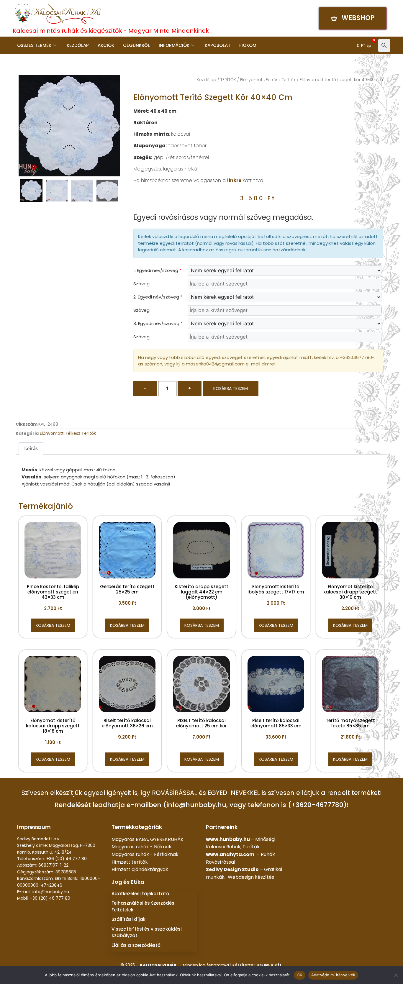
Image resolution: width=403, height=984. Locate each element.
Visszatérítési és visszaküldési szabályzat (147, 932)
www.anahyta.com (230, 854)
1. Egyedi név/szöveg (157, 270)
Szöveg (141, 284)
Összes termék (34, 45)
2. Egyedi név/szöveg (157, 297)
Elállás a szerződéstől (137, 945)
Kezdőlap (78, 45)
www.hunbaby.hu (228, 839)
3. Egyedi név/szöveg (158, 323)
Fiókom (247, 45)
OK (299, 974)
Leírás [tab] (31, 448)
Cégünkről (136, 45)
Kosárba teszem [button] (53, 625)
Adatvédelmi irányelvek (333, 974)
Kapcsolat (217, 45)
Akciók (106, 45)
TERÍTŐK (228, 80)
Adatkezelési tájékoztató (140, 893)
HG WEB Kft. (269, 965)
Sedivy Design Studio (232, 869)
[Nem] (396, 975)
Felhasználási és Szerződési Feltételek (144, 906)
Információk (174, 45)
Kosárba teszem (230, 388)
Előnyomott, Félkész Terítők (268, 80)
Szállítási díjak (128, 919)
